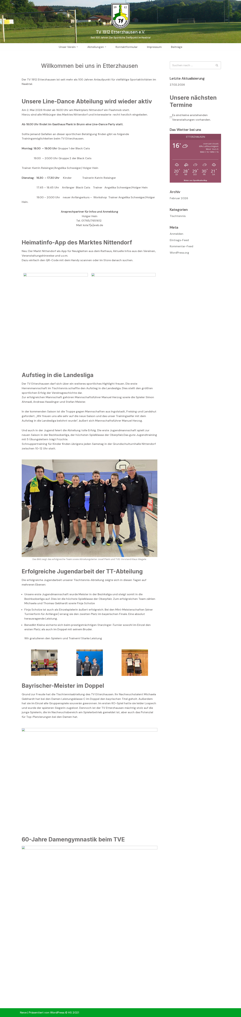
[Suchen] (217, 65)
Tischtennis (178, 216)
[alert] (195, 117)
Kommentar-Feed (181, 246)
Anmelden (176, 234)
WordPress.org (179, 252)
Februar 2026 (179, 198)
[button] (77, 47)
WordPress (57, 1012)
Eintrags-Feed (179, 240)
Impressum (154, 47)
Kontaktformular (127, 47)
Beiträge (176, 47)
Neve (23, 1012)
